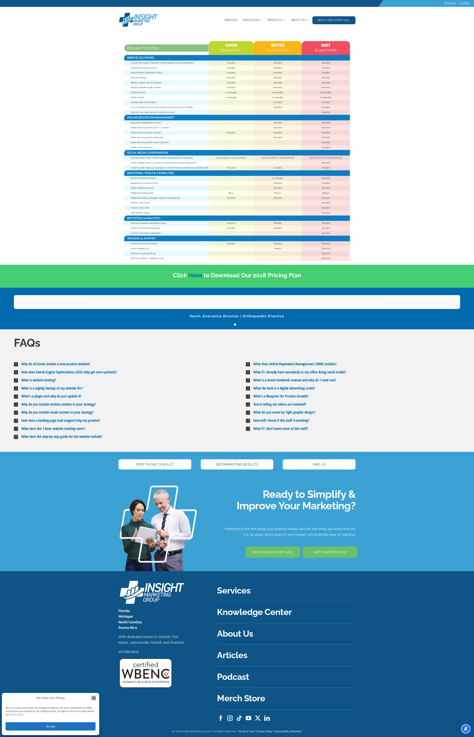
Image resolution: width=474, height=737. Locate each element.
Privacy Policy (16, 714)
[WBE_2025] (145, 659)
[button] (94, 698)
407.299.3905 (128, 651)
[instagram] (230, 718)
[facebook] (220, 718)
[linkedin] (267, 718)
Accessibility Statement (288, 731)
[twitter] (258, 718)
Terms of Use (246, 731)
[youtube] (248, 718)
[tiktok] (239, 718)
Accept (50, 726)
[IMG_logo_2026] (151, 582)
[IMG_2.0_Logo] (138, 13)
